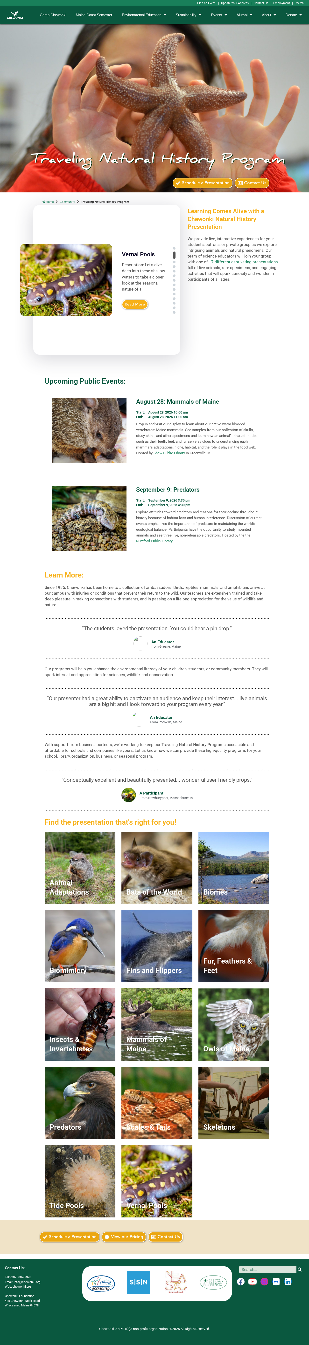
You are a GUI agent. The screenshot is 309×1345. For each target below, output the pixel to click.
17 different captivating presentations (243, 261)
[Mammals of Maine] (156, 1024)
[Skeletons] (233, 1103)
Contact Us (261, 3)
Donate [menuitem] (291, 15)
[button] (174, 248)
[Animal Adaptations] (80, 868)
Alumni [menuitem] (242, 15)
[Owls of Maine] (233, 1024)
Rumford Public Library (154, 541)
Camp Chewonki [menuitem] (53, 15)
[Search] (299, 1269)
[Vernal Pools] (156, 1181)
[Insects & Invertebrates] (80, 1024)
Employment (281, 3)
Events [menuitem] (216, 15)
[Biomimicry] (80, 946)
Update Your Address (235, 3)
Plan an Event (206, 3)
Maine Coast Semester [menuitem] (94, 15)
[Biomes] (233, 868)
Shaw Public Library (169, 453)
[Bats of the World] (156, 868)
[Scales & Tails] (156, 1103)
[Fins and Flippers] (156, 946)
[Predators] (80, 1103)
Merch (300, 3)
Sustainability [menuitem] (186, 15)
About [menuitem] (266, 15)
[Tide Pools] (80, 1181)
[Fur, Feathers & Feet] (233, 946)
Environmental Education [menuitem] (141, 15)
